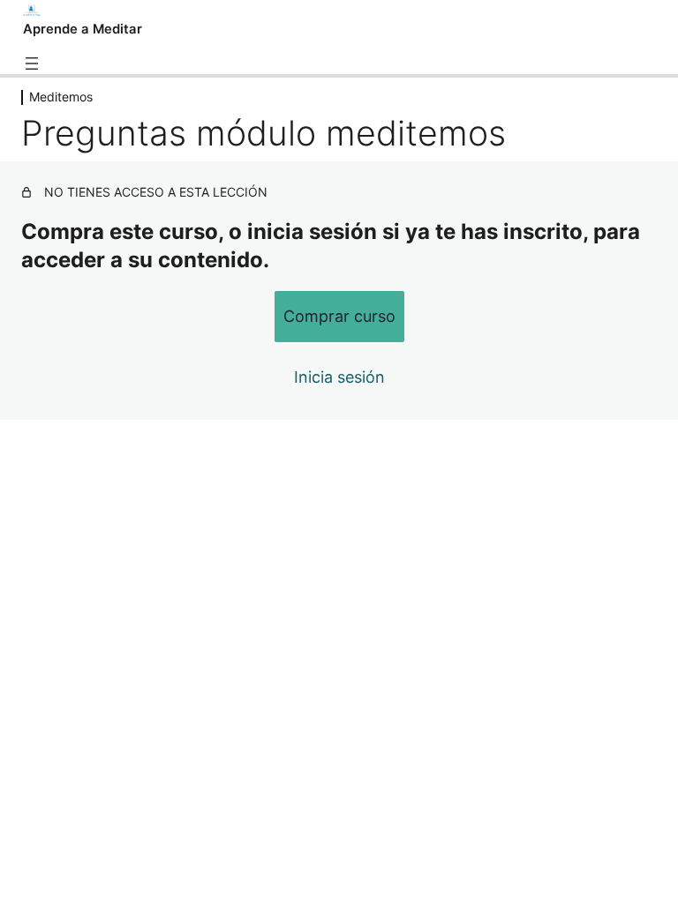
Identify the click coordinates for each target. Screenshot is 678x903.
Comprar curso (339, 316)
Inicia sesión (339, 377)
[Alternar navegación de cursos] (31, 63)
